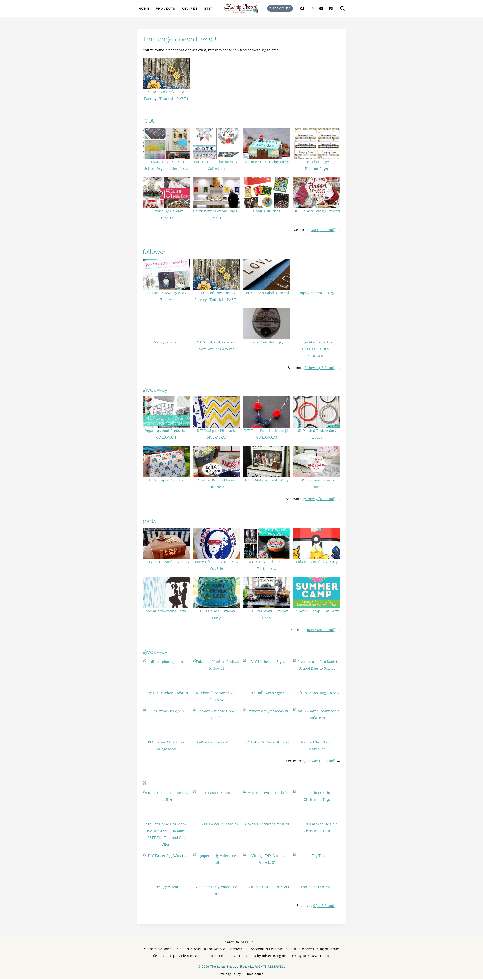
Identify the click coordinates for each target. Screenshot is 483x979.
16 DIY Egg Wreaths (166, 887)
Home (144, 8)
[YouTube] (321, 8)
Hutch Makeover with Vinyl (266, 480)
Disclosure (255, 974)
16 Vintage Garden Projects (266, 887)
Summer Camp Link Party (317, 611)
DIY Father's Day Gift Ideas (266, 742)
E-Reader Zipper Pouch (216, 742)
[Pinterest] (331, 8)
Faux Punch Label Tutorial (266, 293)
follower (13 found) (320, 368)
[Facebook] (302, 8)
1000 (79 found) (323, 230)
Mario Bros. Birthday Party (266, 162)
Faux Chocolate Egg (267, 342)
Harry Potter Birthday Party (166, 562)
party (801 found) (321, 630)
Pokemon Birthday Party (317, 562)
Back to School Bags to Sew (316, 693)
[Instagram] (311, 8)
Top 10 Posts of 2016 (317, 887)
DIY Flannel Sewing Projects (316, 211)
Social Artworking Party (166, 611)
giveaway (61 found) (319, 761)
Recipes (190, 8)
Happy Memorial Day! (316, 293)
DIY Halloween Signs (266, 693)
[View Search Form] (342, 8)
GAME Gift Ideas (266, 211)
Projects (165, 8)
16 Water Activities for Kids (266, 824)
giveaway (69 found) (319, 499)
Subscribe (280, 8)
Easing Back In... (166, 342)
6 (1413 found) (324, 906)
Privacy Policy (230, 974)
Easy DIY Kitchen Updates (166, 693)
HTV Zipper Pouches (166, 480)
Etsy (208, 8)
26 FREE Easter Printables (216, 824)
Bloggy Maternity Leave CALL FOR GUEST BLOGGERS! (317, 349)
